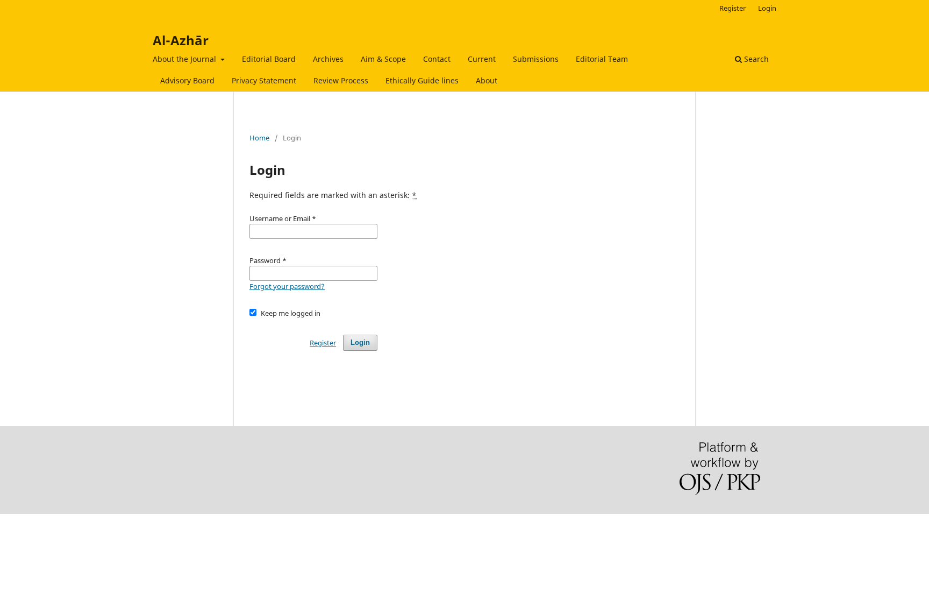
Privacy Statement (264, 80)
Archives (328, 59)
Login (767, 8)
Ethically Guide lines (422, 80)
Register (732, 8)
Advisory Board (187, 80)
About (486, 80)
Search (755, 59)
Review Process (340, 80)
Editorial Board (269, 59)
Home (259, 138)
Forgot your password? (287, 286)
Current (482, 59)
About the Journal (185, 59)
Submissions (536, 59)
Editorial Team (602, 59)
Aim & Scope (383, 59)
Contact (437, 59)
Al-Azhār (181, 40)
